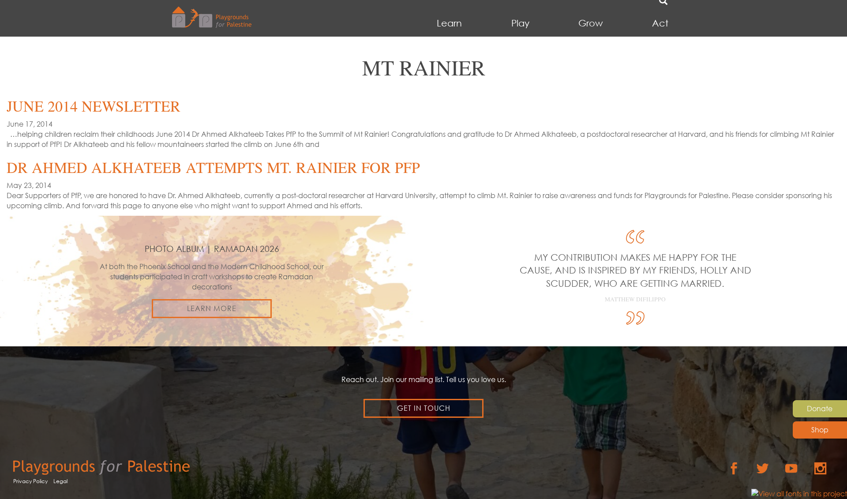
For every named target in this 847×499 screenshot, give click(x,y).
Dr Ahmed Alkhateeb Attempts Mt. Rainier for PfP (213, 167)
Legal (60, 481)
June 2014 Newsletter (93, 106)
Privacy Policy (30, 481)
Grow (590, 23)
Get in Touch (423, 408)
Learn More (211, 308)
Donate (819, 408)
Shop (819, 429)
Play (520, 23)
